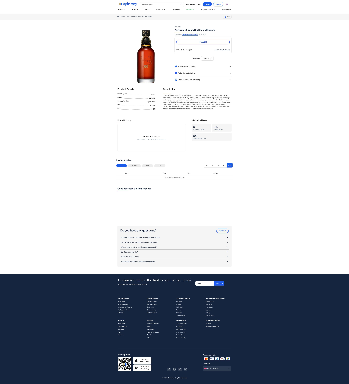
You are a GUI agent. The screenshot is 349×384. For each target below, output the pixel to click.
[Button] (169, 369)
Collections (176, 10)
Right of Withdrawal (153, 332)
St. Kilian (208, 323)
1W (207, 165)
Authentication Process (125, 307)
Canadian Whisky (181, 329)
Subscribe (219, 283)
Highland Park (210, 301)
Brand (134, 9)
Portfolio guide (122, 326)
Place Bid (203, 42)
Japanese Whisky (181, 323)
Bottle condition (152, 312)
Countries (159, 9)
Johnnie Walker (180, 315)
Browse (120, 9)
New (146, 9)
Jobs (148, 338)
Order (134, 166)
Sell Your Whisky (152, 304)
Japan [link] (127, 16)
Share (228, 17)
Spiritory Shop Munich (212, 326)
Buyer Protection (123, 304)
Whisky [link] (123, 16)
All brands (121, 312)
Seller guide (150, 307)
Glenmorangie (210, 315)
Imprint (149, 326)
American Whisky (181, 332)
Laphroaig (209, 304)
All (121, 166)
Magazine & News (207, 9)
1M (212, 165)
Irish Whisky (179, 326)
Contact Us (222, 231)
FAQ (199, 4)
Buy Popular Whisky (124, 310)
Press (119, 332)
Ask (160, 166)
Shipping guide (151, 310)
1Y (224, 165)
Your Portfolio (226, 10)
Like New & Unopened (190, 34)
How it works (122, 323)
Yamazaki (179, 312)
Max (229, 165)
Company (121, 329)
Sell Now (189, 9)
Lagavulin (208, 310)
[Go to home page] (128, 4)
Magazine (121, 335)
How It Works (190, 4)
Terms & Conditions (153, 323)
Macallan (179, 301)
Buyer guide (121, 301)
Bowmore (179, 310)
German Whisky (181, 338)
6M (218, 165)
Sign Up (218, 4)
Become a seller (152, 301)
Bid (147, 166)
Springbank (179, 307)
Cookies (149, 335)
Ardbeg (178, 304)
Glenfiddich (209, 307)
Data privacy (151, 329)
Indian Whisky (180, 335)
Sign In (207, 4)
